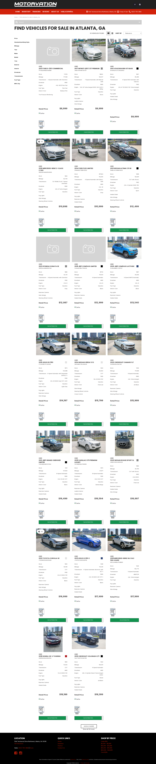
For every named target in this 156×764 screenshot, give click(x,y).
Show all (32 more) (89, 729)
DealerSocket (85, 759)
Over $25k (104, 752)
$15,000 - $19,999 (106, 748)
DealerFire (73, 759)
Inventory (60, 743)
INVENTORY (26, 12)
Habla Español (67, 12)
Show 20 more (89, 726)
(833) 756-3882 (23, 748)
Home (17, 12)
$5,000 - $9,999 (106, 743)
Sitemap (87, 763)
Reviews (46, 12)
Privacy (82, 763)
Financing (36, 12)
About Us (55, 12)
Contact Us (61, 748)
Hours (31, 748)
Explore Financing (138, 132)
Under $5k (104, 741)
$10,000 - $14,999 (106, 746)
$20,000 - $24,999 (107, 750)
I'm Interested (53, 132)
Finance (60, 746)
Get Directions (18, 743)
